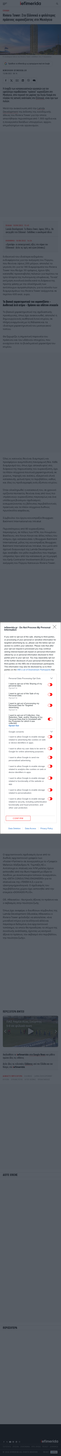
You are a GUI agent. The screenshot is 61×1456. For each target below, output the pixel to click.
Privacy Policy (46, 828)
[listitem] (30, 678)
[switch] (50, 684)
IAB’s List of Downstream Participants (34, 670)
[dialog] (30, 728)
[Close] (55, 627)
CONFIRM (18, 818)
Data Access (30, 828)
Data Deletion (14, 828)
